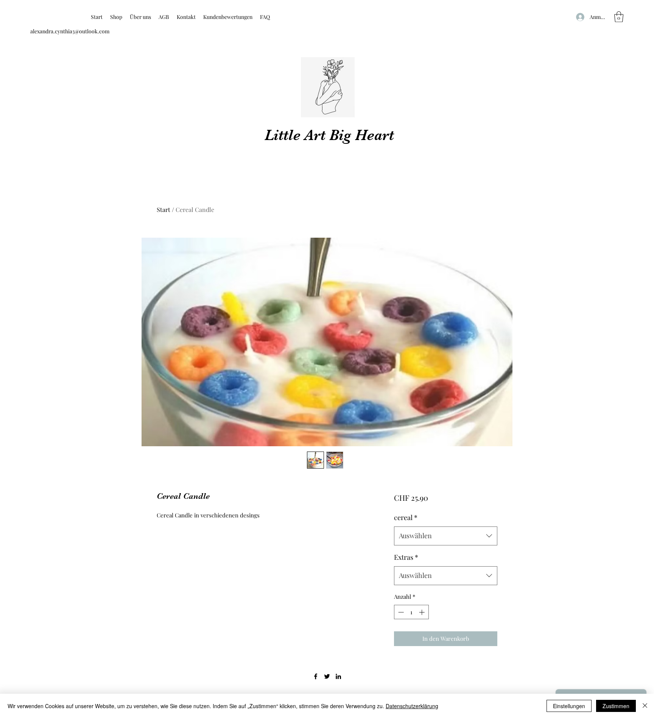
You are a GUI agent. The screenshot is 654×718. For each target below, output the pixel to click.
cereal (405, 517)
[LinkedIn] (338, 676)
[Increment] (422, 612)
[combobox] (445, 535)
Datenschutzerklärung (412, 706)
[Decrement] (400, 612)
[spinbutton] (411, 612)
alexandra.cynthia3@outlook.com (69, 31)
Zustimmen (616, 706)
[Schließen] (644, 706)
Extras (406, 557)
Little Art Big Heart (329, 135)
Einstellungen (569, 706)
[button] (618, 16)
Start (163, 209)
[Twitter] (327, 676)
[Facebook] (315, 676)
